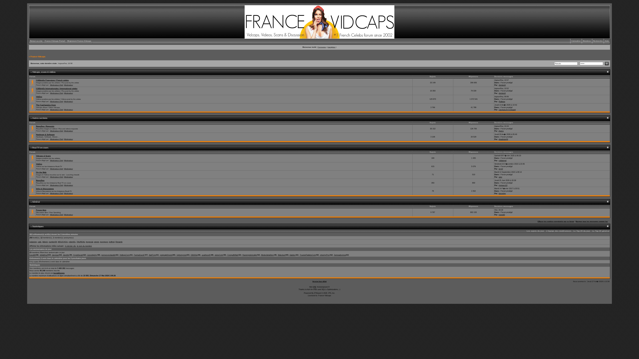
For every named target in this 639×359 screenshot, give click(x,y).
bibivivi (45, 242)
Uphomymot (181, 255)
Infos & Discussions (45, 189)
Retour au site (36, 41)
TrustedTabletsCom (308, 255)
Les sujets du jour (535, 231)
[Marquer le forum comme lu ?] (32, 82)
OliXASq (194, 255)
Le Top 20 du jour (581, 231)
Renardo (118, 242)
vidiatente (503, 161)
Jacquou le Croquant (507, 110)
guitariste (33, 242)
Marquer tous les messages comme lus (592, 221)
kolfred (111, 242)
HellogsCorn (125, 255)
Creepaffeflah (232, 255)
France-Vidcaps (37, 57)
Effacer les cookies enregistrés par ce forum (556, 221)
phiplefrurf (44, 255)
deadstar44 (503, 139)
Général (36, 202)
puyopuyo (104, 242)
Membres (587, 41)
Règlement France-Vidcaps (79, 41)
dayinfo (66, 255)
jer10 (501, 169)
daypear (55, 255)
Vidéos (39, 97)
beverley (502, 193)
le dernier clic (70, 246)
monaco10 (503, 185)
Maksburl (281, 255)
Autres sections (39, 118)
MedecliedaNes (267, 255)
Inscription (331, 47)
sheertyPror (325, 255)
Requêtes (40, 180)
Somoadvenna (340, 255)
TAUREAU (81, 242)
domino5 (502, 85)
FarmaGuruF (139, 255)
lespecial (89, 242)
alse (500, 177)
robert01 (72, 242)
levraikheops (59, 273)
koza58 (32, 255)
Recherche (598, 41)
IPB (314, 287)
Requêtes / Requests (45, 126)
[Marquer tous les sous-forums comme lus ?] (32, 99)
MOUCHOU (63, 242)
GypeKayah (78, 255)
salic (39, 242)
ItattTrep (152, 255)
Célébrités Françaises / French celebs (52, 80)
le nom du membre (84, 246)
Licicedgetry (92, 255)
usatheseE (206, 255)
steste (96, 242)
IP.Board (317, 293)
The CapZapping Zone (46, 105)
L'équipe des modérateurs (558, 231)
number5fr (53, 242)
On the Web (41, 172)
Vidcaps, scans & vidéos (44, 72)
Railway (502, 102)
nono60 (502, 215)
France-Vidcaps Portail (55, 41)
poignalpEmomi (166, 255)
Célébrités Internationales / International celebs (56, 89)
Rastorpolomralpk (249, 255)
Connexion (322, 47)
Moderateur (68, 85)
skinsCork (219, 255)
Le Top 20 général (601, 231)
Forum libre (41, 210)
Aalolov (292, 255)
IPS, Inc (331, 293)
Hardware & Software (45, 135)
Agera (501, 131)
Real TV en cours (40, 148)
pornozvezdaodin (108, 255)
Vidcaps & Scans (43, 156)
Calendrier (576, 41)
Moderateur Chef (56, 85)
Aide (607, 41)
